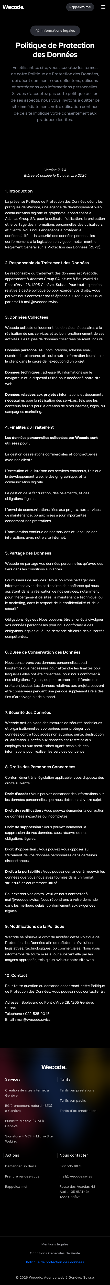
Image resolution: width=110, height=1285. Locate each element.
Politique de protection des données (55, 1262)
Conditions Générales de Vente (55, 1253)
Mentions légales (55, 1244)
